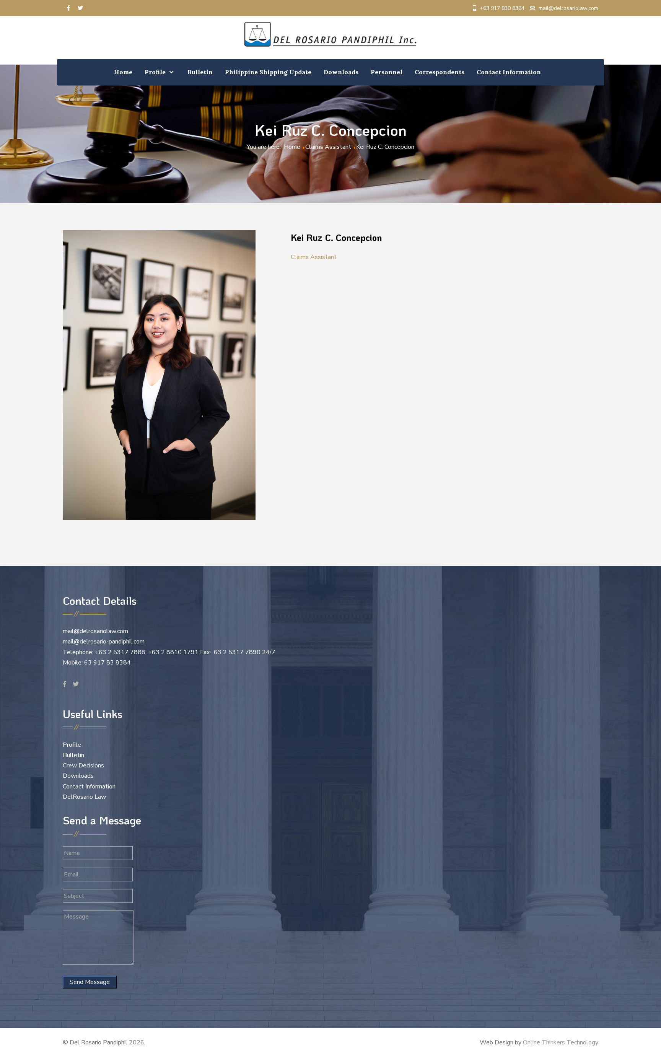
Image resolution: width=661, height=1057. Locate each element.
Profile (72, 745)
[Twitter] (80, 8)
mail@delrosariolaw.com (568, 8)
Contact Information (89, 786)
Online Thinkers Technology (560, 1042)
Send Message (90, 982)
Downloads (78, 776)
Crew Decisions (83, 765)
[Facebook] (68, 8)
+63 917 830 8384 (502, 8)
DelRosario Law (84, 797)
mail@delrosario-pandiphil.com (104, 641)
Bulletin (73, 755)
